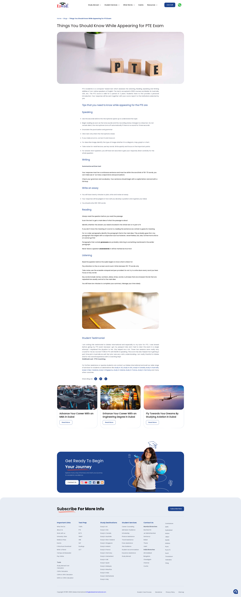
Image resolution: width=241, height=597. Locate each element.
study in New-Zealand (90, 370)
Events (140, 5)
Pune (167, 546)
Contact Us (72, 482)
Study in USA (104, 530)
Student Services (110, 5)
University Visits (62, 536)
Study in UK (104, 527)
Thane (146, 543)
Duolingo (81, 546)
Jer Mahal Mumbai (150, 533)
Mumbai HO (147, 530)
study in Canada (139, 368)
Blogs (65, 18)
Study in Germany (106, 553)
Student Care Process (144, 592)
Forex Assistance (127, 543)
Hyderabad (168, 530)
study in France (131, 370)
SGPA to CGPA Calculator (65, 578)
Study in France (105, 550)
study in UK (119, 368)
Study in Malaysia (106, 566)
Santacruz (147, 536)
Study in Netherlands (107, 576)
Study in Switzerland (106, 556)
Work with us (61, 533)
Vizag (167, 563)
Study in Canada (105, 533)
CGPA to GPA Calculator (65, 575)
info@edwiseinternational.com (96, 592)
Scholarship (125, 533)
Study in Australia (106, 536)
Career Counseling (128, 527)
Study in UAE (104, 559)
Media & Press (61, 540)
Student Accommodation (130, 550)
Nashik (167, 540)
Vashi (145, 546)
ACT (80, 550)
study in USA (127, 368)
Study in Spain (104, 563)
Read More (66, 422)
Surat (167, 553)
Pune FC (168, 550)
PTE (80, 530)
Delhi (166, 527)
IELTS (80, 533)
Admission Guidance (128, 530)
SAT (80, 543)
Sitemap (181, 592)
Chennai (146, 563)
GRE (80, 540)
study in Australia (152, 368)
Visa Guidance (126, 546)
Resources (151, 5)
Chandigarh (147, 559)
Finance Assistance (128, 536)
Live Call (170, 5)
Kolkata (167, 543)
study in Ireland (119, 370)
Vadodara (168, 560)
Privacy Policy (170, 592)
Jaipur (167, 537)
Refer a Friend (61, 550)
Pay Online (60, 556)
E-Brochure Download (64, 546)
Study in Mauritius (106, 569)
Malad (146, 540)
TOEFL (80, 527)
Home (59, 18)
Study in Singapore (106, 543)
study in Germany (144, 370)
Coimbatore (169, 523)
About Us (60, 530)
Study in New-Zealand (107, 540)
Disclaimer (158, 592)
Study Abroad (93, 5)
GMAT (80, 536)
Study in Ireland (105, 546)
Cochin (146, 566)
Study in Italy (104, 579)
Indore (167, 533)
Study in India (104, 573)
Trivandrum (169, 556)
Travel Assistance (127, 540)
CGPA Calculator (62, 571)
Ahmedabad (148, 553)
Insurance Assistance (129, 553)
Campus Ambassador (64, 553)
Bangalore (147, 556)
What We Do (128, 5)
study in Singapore (106, 370)
